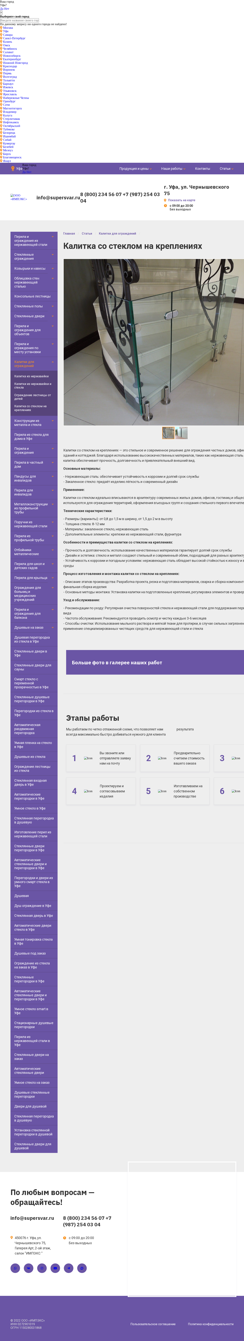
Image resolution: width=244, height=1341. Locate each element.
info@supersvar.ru (58, 197)
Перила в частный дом (28, 464)
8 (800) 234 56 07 (101, 194)
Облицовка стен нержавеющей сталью (26, 282)
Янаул (7, 161)
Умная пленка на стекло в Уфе (33, 745)
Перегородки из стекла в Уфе (34, 713)
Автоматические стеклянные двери (29, 1071)
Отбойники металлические (26, 552)
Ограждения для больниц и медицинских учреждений (27, 594)
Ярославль (10, 94)
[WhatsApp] (15, 1268)
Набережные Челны (16, 97)
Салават (8, 52)
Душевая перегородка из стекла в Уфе (32, 639)
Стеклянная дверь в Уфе (33, 916)
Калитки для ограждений (24, 364)
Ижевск (8, 87)
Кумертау (9, 143)
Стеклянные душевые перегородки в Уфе (32, 699)
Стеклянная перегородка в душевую (34, 820)
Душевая (21, 896)
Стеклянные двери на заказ (31, 1057)
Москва (8, 27)
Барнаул (8, 83)
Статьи (225, 169)
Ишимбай (9, 136)
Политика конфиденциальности (211, 1324)
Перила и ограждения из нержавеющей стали (30, 241)
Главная (69, 233)
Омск (6, 45)
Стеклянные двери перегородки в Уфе (29, 848)
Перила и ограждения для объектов (27, 330)
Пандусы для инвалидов (25, 478)
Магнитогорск (12, 108)
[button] (181, 433)
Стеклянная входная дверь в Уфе (30, 782)
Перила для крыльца (30, 578)
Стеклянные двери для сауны (32, 667)
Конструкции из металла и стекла (27, 423)
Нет (6, 8)
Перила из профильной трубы (29, 538)
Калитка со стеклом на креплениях (30, 408)
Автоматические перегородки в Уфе (29, 796)
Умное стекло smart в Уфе (31, 1011)
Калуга (7, 115)
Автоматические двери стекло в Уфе (32, 927)
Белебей (8, 146)
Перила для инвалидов (23, 492)
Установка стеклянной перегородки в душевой (33, 1132)
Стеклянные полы (28, 306)
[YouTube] (55, 1268)
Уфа (5, 31)
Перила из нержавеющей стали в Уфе (32, 1041)
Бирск (7, 154)
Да (1, 8)
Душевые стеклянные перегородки (32, 1094)
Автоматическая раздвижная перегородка (27, 729)
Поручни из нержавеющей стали (30, 524)
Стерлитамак (11, 118)
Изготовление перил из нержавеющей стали (32, 834)
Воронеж (9, 69)
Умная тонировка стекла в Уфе (33, 941)
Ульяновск (10, 90)
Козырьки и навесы (30, 268)
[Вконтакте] (28, 1268)
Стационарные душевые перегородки (33, 1025)
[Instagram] (42, 1268)
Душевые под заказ (30, 953)
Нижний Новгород (15, 62)
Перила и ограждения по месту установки (27, 348)
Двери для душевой (30, 1106)
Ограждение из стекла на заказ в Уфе (32, 965)
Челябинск (10, 48)
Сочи (6, 104)
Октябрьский (11, 125)
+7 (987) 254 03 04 (87, 1221)
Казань (7, 41)
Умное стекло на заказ (32, 1082)
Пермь (7, 73)
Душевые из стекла (29, 757)
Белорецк (9, 132)
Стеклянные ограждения (24, 256)
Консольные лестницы (32, 296)
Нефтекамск (11, 122)
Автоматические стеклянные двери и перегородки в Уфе (30, 864)
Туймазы (8, 129)
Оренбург (9, 101)
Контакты (202, 169)
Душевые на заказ (28, 627)
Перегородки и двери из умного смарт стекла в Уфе (33, 882)
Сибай (7, 139)
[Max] (82, 1268)
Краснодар (10, 66)
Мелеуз (8, 150)
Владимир (9, 111)
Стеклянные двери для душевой (32, 1146)
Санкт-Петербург (14, 38)
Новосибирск (12, 55)
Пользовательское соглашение (153, 1324)
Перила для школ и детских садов (29, 566)
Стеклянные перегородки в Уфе (29, 979)
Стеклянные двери (29, 316)
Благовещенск (12, 157)
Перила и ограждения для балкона (27, 614)
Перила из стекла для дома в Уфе (31, 437)
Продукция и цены (134, 169)
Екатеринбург (12, 59)
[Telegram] (68, 1268)
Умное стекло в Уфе (30, 808)
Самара (8, 34)
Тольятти (9, 80)
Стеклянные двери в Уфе (30, 653)
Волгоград (10, 76)
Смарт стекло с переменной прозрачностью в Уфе (31, 683)
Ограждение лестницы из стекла (32, 769)
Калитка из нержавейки (31, 376)
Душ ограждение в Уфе (32, 906)
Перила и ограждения (24, 450)
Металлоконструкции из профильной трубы (31, 508)
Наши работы (171, 169)
